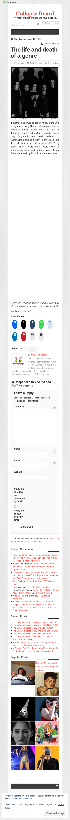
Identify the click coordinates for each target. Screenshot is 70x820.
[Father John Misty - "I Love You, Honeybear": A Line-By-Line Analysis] (47, 733)
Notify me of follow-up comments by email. (19, 495)
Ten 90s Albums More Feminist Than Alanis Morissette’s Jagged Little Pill (35, 559)
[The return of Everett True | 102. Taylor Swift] (23, 758)
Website (18, 471)
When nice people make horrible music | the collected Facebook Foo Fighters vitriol (34, 566)
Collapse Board (35, 13)
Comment (19, 406)
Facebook (48, 22)
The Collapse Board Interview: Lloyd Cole (32, 633)
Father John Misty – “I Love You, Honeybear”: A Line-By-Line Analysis (36, 591)
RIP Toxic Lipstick (40, 586)
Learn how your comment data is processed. (35, 540)
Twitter (44, 22)
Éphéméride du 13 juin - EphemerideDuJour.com (35, 554)
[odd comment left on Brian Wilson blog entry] (23, 673)
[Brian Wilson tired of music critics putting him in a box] (47, 666)
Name (17, 448)
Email (52, 22)
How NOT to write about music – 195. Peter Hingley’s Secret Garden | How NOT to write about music (33, 604)
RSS (57, 22)
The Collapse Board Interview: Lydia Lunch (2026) (36, 630)
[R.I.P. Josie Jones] (23, 733)
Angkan (16, 595)
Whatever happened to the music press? (35, 17)
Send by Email (53, 63)
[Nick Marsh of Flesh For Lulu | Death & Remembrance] (47, 684)
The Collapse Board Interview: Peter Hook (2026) (36, 624)
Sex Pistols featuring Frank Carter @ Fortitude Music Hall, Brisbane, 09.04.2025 (34, 644)
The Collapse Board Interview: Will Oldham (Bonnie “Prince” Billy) (33, 638)
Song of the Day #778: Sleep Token (33, 583)
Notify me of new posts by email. (19, 515)
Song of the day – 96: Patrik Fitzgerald (31, 597)
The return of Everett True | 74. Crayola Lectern (35, 609)
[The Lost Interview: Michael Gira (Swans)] (47, 758)
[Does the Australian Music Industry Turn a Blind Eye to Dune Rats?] (23, 709)
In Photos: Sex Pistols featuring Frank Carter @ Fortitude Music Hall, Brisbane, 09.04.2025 (35, 650)
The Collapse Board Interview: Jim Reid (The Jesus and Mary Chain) (36, 577)
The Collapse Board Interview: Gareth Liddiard (34, 621)
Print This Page (36, 63)
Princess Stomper (51, 44)
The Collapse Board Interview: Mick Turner (33, 627)
